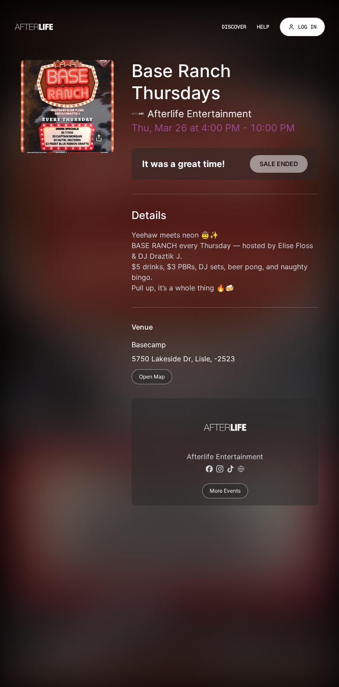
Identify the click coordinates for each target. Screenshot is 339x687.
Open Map (152, 376)
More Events (225, 490)
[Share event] (99, 138)
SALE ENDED (279, 163)
